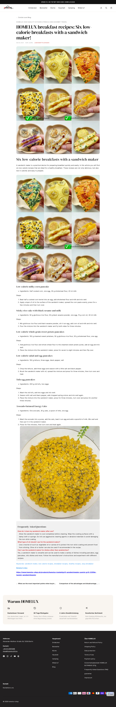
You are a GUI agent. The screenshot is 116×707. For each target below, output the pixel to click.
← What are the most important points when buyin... (36, 583)
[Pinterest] (18, 656)
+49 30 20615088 (9, 649)
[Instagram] (8, 656)
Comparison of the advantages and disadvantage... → (79, 583)
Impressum (88, 678)
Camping (71, 8)
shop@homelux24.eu (10, 651)
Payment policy (89, 659)
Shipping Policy (89, 646)
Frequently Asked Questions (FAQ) (96, 669)
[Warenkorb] (111, 8)
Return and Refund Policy (93, 642)
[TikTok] (11, 656)
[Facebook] (4, 656)
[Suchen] (106, 8)
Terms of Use (89, 655)
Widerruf (81, 8)
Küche (52, 8)
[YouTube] (15, 656)
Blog (53, 667)
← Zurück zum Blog (23, 17)
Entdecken (33, 8)
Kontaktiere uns (8, 688)
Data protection (89, 651)
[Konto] (101, 8)
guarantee (87, 673)
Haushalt (61, 8)
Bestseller (43, 8)
